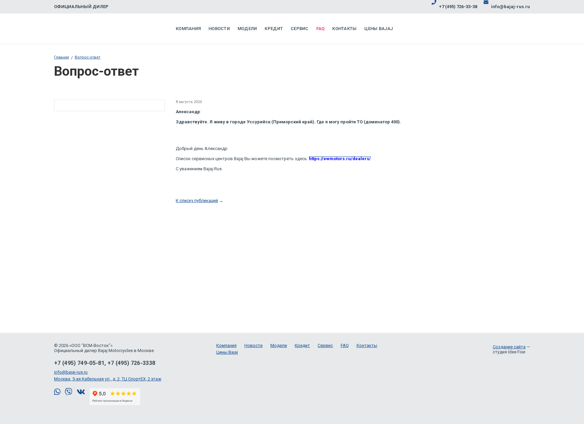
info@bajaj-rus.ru (71, 372)
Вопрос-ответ (87, 57)
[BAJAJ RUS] (89, 28)
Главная (61, 57)
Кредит (274, 28)
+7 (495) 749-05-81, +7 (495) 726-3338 (104, 363)
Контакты (344, 28)
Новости (219, 28)
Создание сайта (509, 346)
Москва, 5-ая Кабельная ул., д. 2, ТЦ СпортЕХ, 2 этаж (107, 378)
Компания (188, 28)
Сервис (300, 28)
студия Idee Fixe (509, 351)
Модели (247, 28)
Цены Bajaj (378, 28)
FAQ (320, 28)
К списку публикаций (197, 200)
